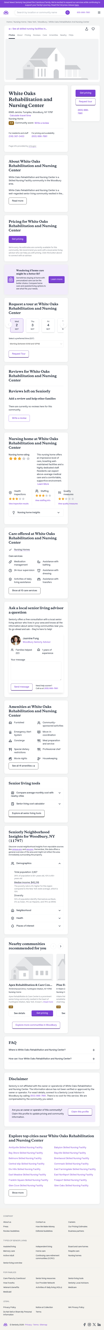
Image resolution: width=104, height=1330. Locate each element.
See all (27, 29)
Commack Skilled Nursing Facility (71, 1164)
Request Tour (18, 354)
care (45, 35)
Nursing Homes (22, 550)
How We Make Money (45, 1227)
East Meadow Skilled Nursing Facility (27, 1175)
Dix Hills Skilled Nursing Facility (24, 1169)
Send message (21, 687)
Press (5, 1227)
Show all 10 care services (24, 591)
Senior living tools (75, 1278)
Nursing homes (74, 1256)
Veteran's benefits (11, 1287)
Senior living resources (45, 1278)
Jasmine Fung (31, 638)
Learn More (43, 484)
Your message (18, 660)
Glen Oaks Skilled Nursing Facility (71, 1186)
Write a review (19, 418)
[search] (68, 13)
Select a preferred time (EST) (21, 339)
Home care (41, 1251)
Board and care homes (78, 1247)
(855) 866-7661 (39, 136)
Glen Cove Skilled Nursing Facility (26, 1186)
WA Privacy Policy (76, 1307)
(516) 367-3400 (16, 136)
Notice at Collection (44, 1307)
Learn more (56, 279)
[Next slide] (63, 324)
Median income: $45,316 (26, 883)
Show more (18, 1193)
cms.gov (32, 146)
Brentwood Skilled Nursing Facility (71, 1158)
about (19, 35)
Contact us (40, 1222)
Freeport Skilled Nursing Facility (70, 1180)
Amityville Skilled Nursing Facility (26, 1148)
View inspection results (19, 504)
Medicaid (7, 1292)
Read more (17, 201)
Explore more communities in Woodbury (36, 1025)
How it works (8, 1283)
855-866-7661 (83, 12)
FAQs (71, 35)
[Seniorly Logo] (6, 12)
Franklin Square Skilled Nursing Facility (28, 1180)
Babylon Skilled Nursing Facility (70, 1148)
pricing (28, 35)
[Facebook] (84, 1324)
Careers (71, 1222)
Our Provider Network (45, 1283)
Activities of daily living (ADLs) (49, 1287)
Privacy (28, 1325)
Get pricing (17, 239)
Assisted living (9, 1247)
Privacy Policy (9, 1307)
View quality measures (68, 504)
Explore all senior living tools (26, 813)
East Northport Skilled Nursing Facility (73, 1175)
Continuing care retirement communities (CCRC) (47, 1257)
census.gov (17, 849)
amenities (53, 35)
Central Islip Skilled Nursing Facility (26, 1164)
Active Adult (8, 1256)
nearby (63, 35)
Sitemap (43, 1325)
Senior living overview (12, 1263)
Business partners (76, 1231)
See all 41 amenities (22, 766)
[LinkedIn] (99, 1324)
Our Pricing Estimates (77, 1227)
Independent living (44, 1247)
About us (7, 1222)
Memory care (9, 1251)
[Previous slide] (8, 324)
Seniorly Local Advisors (78, 1283)
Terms (38, 1312)
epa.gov (29, 849)
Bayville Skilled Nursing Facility (70, 1153)
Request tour (85, 102)
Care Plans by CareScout (14, 1278)
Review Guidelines (11, 1231)
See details (19, 1013)
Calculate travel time (20, 116)
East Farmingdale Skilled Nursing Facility (75, 1169)
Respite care (73, 1251)
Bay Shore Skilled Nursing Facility (26, 1153)
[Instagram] (89, 1324)
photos (12, 35)
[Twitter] (94, 1324)
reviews (36, 35)
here (77, 5)
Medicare (72, 1287)
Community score (24, 123)
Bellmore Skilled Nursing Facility (25, 1158)
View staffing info (42, 500)
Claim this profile (80, 1112)
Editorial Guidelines (44, 1231)
